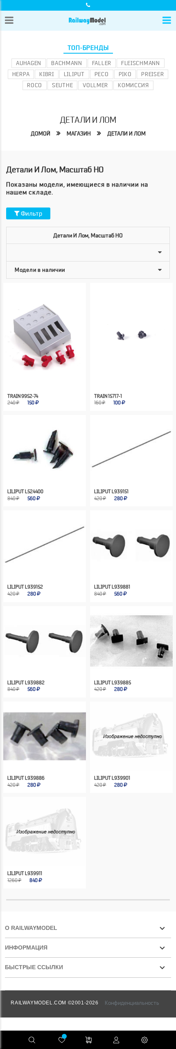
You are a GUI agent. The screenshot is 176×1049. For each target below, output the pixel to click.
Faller (101, 63)
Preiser (152, 74)
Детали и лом (126, 133)
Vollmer (95, 85)
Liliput (74, 74)
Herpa (21, 74)
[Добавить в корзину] (36, 375)
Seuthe (62, 85)
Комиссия (133, 85)
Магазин (79, 133)
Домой (40, 133)
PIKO (125, 74)
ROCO (34, 85)
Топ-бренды (88, 48)
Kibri (46, 74)
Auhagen (28, 63)
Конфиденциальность (132, 1002)
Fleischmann (140, 63)
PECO (102, 74)
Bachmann (66, 63)
